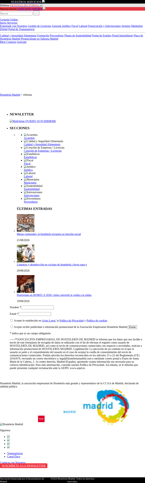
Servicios (12, 22)
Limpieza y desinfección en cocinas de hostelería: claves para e (52, 264)
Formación (43, 35)
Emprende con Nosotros (13, 25)
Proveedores (57, 35)
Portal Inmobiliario (122, 35)
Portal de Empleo (101, 35)
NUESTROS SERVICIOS (26, 1)
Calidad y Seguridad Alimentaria (18, 35)
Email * (14, 313)
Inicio (3, 22)
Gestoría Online (9, 19)
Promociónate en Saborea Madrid (39, 38)
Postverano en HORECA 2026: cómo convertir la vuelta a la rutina (54, 295)
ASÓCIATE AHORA (29, 8)
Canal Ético (13, 456)
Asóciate (22, 41)
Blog (3, 41)
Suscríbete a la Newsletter (24, 465)
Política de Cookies (11, 476)
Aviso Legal (48, 320)
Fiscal (74, 25)
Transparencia (15, 453)
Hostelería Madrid (10, 94)
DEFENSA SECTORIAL (24, 5)
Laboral (83, 25)
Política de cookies (96, 320)
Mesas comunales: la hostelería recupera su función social (49, 234)
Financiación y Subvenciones (104, 25)
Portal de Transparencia (21, 29)
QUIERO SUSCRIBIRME (40, 121)
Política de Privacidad (71, 320)
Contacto (11, 41)
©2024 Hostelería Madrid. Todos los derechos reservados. (72, 480)
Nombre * (15, 307)
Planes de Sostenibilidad (77, 35)
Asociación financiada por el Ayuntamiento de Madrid (22, 480)
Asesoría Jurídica (61, 25)
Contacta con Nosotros (12, 462)
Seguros (125, 25)
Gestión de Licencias (39, 25)
